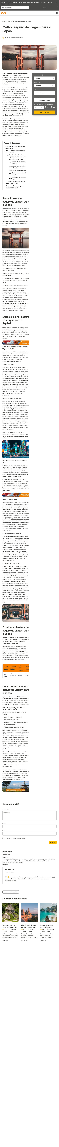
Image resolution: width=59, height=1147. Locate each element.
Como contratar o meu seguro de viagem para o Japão (15, 187)
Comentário (5, 810)
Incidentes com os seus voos (19, 178)
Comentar (52, 842)
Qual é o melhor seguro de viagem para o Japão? (15, 151)
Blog (9, 21)
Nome (3, 823)
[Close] (56, 3)
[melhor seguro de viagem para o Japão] (15, 786)
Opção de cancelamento (20, 170)
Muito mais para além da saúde (19, 174)
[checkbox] (3, 838)
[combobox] (15, 7)
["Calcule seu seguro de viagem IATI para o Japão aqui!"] (15, 342)
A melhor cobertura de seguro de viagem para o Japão (15, 182)
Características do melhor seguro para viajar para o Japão (18, 156)
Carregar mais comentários (11, 892)
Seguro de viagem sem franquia (18, 162)
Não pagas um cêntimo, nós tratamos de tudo (19, 167)
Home (3, 21)
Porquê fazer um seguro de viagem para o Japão (15, 147)
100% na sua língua (17, 159)
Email (3, 831)
